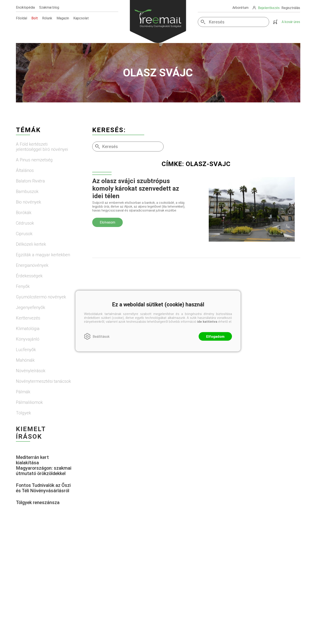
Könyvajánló (27, 339)
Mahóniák (25, 360)
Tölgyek (23, 412)
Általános (25, 170)
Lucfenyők (26, 349)
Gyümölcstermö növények (41, 296)
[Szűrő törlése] (196, 174)
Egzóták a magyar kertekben (43, 254)
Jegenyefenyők (30, 307)
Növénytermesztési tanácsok (43, 381)
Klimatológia (28, 328)
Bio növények (28, 202)
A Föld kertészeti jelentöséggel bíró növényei (42, 147)
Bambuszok (27, 191)
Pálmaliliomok (29, 402)
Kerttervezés (28, 318)
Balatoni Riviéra (30, 181)
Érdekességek (29, 275)
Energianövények (32, 265)
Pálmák (23, 391)
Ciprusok (24, 233)
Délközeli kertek (31, 244)
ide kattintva (207, 322)
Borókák (23, 212)
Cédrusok (25, 223)
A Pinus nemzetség (34, 159)
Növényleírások (30, 370)
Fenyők (23, 286)
